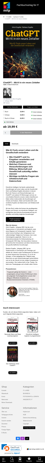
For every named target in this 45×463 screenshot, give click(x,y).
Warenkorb (5, 393)
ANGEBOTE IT (27, 399)
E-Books (4, 432)
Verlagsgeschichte (7, 414)
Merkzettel (5, 399)
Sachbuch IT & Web (18, 17)
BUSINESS (26, 393)
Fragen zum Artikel (32, 107)
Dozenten (4, 424)
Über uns (4, 411)
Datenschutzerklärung (29, 417)
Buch (6, 111)
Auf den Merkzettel (12, 107)
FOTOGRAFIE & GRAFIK (31, 396)
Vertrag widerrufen (29, 427)
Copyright (26, 424)
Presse (4, 426)
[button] (11, 449)
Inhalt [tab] (6, 144)
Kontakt (4, 390)
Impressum (26, 411)
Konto (3, 396)
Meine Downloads (7, 402)
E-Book (7, 115)
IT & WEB (8, 17)
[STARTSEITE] (3, 17)
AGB (24, 414)
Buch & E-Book (9, 118)
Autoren (4, 417)
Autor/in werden (6, 420)
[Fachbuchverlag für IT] (7, 7)
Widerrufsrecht (27, 420)
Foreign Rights (6, 429)
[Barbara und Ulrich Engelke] (7, 93)
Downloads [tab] (15, 144)
